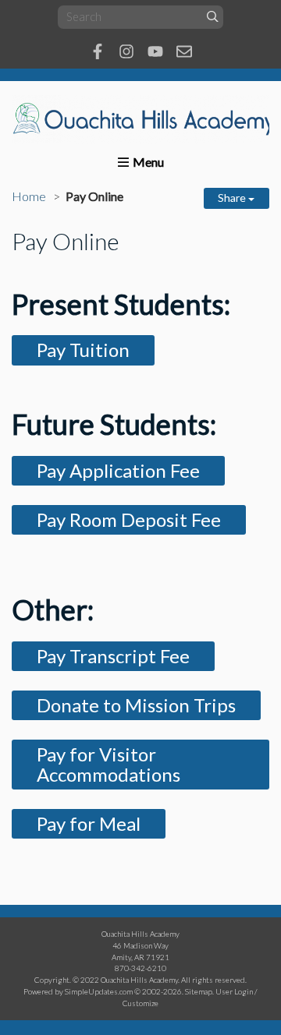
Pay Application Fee (118, 470)
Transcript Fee (129, 656)
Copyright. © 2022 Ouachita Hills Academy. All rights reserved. (140, 979)
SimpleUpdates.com (99, 991)
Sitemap (198, 991)
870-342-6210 (140, 968)
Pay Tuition (83, 349)
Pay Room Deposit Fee (129, 519)
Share (233, 197)
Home (29, 196)
